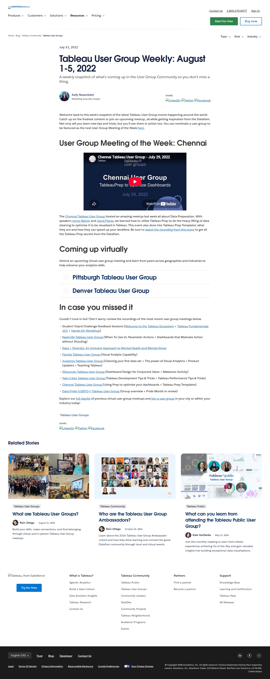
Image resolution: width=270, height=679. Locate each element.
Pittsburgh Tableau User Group (115, 277)
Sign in (255, 10)
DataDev (126, 602)
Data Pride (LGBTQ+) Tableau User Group (91, 391)
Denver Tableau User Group (111, 290)
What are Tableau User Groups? (45, 514)
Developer (66, 656)
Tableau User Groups (53, 35)
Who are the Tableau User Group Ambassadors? (133, 517)
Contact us (216, 10)
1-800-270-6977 (237, 10)
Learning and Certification (236, 589)
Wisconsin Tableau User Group (83, 372)
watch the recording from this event (170, 230)
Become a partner (185, 589)
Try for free (29, 588)
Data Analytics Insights (83, 595)
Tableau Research (80, 602)
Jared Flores (105, 221)
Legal (11, 666)
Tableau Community (31, 35)
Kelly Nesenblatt (83, 95)
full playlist (83, 399)
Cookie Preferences (108, 666)
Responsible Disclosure (80, 666)
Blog (18, 35)
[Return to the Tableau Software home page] (22, 6)
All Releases (227, 602)
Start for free (224, 21)
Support (225, 576)
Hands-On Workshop (85, 331)
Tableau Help (228, 595)
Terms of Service (27, 666)
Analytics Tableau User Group (83, 361)
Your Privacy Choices (142, 666)
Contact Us (76, 609)
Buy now (251, 21)
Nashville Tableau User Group (83, 337)
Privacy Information (52, 666)
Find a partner (182, 582)
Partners (179, 576)
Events (125, 628)
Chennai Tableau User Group (85, 216)
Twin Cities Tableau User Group (84, 378)
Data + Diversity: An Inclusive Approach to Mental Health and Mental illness (114, 348)
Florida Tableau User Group (81, 354)
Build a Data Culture (81, 589)
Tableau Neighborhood (135, 615)
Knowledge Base (230, 582)
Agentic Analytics (79, 582)
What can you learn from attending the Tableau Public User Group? (220, 520)
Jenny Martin (81, 221)
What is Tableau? (81, 576)
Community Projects (133, 609)
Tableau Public (130, 582)
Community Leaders (133, 595)
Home (11, 35)
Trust (39, 656)
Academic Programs (133, 622)
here (141, 128)
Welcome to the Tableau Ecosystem (149, 326)
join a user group (162, 399)
